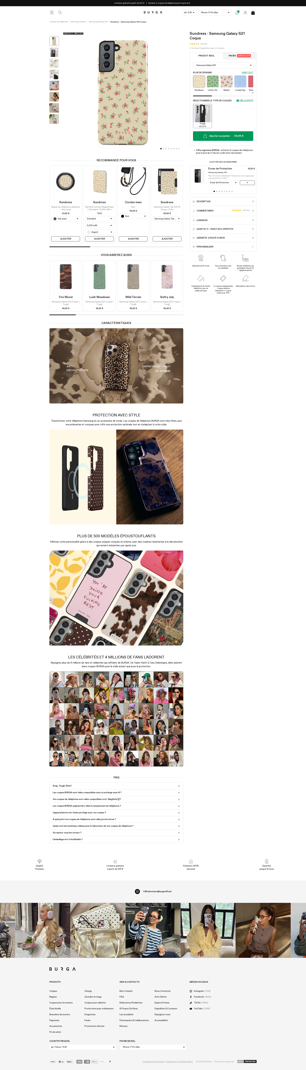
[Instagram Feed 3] (263, 930)
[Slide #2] (166, 148)
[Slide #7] (178, 148)
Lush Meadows (99, 297)
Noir (133, 207)
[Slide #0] (161, 148)
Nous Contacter (163, 991)
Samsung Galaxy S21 (98, 22)
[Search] (60, 12)
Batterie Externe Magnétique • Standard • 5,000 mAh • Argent (99, 208)
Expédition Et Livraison (166, 1009)
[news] (237, 12)
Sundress (65, 202)
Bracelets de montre (59, 1014)
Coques (53, 991)
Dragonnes (89, 1014)
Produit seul (206, 56)
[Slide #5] (173, 148)
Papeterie (54, 1020)
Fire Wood (66, 297)
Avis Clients (161, 997)
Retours (123, 1026)
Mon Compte (126, 991)
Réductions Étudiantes (131, 1003)
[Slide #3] (168, 148)
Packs (239, 56)
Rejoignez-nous (162, 1014)
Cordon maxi (133, 202)
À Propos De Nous (129, 1009)
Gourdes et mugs (93, 997)
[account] (245, 12)
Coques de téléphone (58, 22)
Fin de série (55, 1032)
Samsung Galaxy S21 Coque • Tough (66, 303)
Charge (88, 991)
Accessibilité (161, 1020)
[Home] (153, 12)
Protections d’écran (94, 1026)
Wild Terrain (133, 297)
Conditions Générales (153, 1062)
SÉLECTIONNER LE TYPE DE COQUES (212, 100)
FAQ (122, 997)
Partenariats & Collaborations (134, 1020)
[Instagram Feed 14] (97, 930)
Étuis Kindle (55, 1009)
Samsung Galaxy (78, 22)
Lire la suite (246, 101)
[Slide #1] (163, 148)
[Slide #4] (171, 148)
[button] (198, 44)
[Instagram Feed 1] (153, 930)
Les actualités (126, 1014)
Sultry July (167, 297)
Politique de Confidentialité (179, 1062)
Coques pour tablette (95, 1003)
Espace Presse (162, 1003)
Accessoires (55, 1026)
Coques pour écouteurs (61, 1003)
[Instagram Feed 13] (42, 930)
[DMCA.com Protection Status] (247, 1061)
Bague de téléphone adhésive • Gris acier (65, 208)
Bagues (53, 997)
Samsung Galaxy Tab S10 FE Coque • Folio (167, 208)
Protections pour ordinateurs (98, 1009)
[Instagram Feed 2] (208, 930)
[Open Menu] (52, 12)
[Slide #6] (176, 148)
